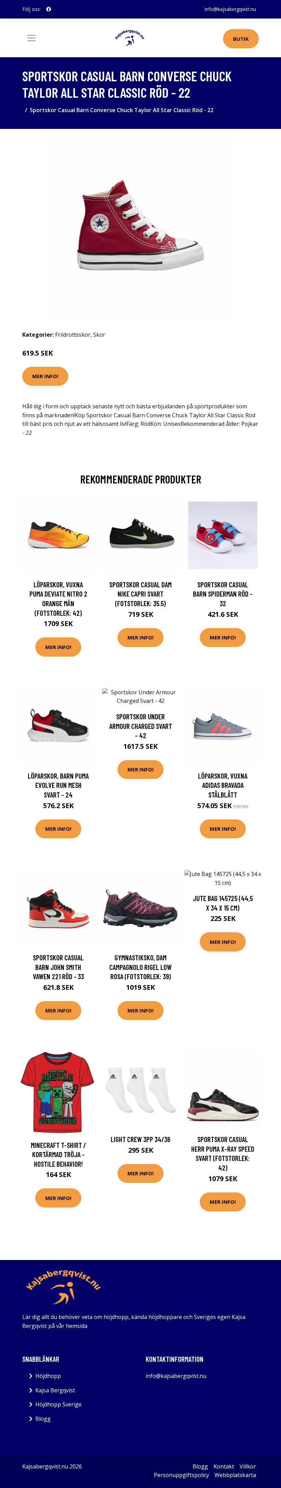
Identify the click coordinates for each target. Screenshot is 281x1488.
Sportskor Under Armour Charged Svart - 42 (140, 726)
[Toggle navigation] (31, 38)
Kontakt (223, 1466)
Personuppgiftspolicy (181, 1475)
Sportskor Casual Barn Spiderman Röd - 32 (223, 594)
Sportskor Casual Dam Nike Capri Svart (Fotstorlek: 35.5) (140, 594)
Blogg (43, 1419)
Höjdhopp (48, 1376)
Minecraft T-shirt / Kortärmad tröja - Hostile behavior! (58, 1154)
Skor (99, 334)
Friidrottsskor (72, 334)
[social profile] (49, 9)
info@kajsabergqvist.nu (230, 9)
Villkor (248, 1466)
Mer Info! (45, 376)
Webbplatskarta (235, 1475)
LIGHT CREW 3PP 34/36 (140, 1139)
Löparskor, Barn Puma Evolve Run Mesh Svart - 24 (58, 785)
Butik (241, 38)
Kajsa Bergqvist (55, 1390)
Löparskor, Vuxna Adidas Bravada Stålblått (222, 785)
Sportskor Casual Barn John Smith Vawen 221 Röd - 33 (58, 967)
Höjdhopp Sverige (58, 1404)
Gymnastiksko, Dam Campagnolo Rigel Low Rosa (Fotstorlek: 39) (140, 967)
